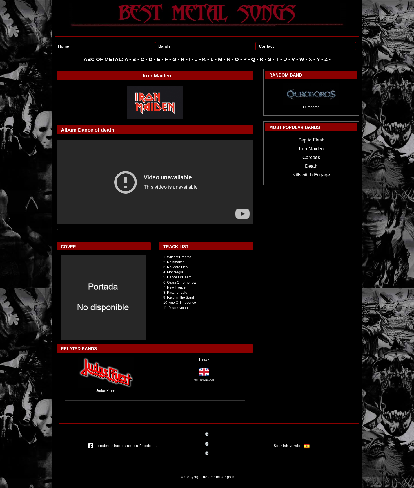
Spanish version (289, 446)
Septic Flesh (311, 140)
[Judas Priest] (106, 372)
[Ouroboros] (311, 94)
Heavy (204, 359)
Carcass (311, 157)
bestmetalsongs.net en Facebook (127, 446)
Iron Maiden (311, 148)
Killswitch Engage (311, 174)
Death (311, 166)
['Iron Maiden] (155, 102)
